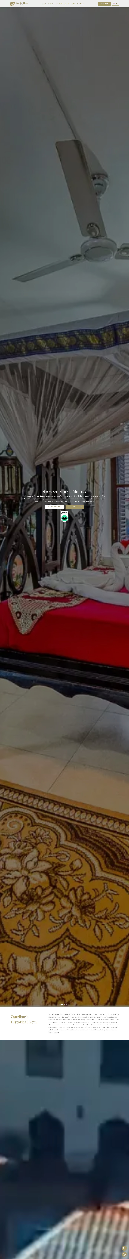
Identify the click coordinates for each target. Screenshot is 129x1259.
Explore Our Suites (55, 506)
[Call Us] (124, 1248)
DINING (51, 4)
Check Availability (75, 506)
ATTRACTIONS (70, 4)
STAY (44, 4)
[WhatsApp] (124, 1254)
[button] (62, 1004)
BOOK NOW (104, 3)
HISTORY (59, 4)
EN (116, 3)
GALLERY (80, 4)
